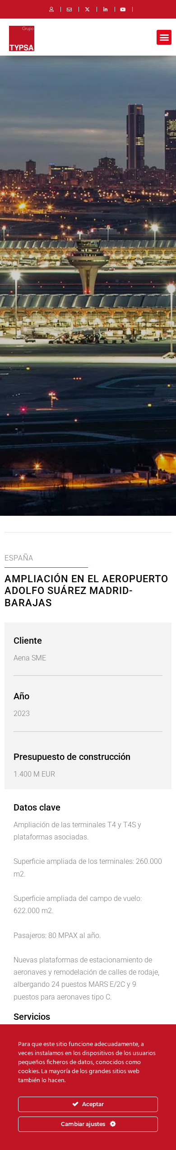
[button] (164, 37)
